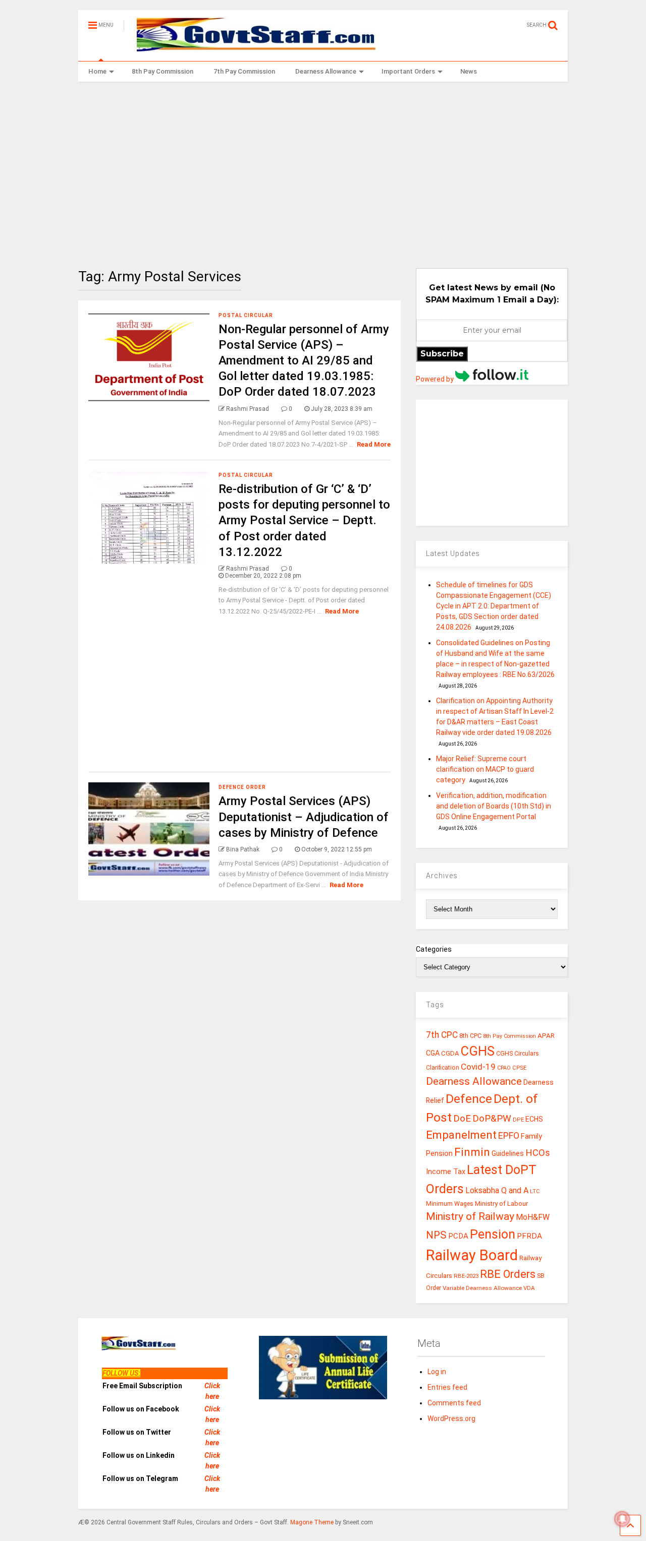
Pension (492, 1234)
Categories (434, 949)
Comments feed (454, 1403)
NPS (436, 1235)
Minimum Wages (449, 1203)
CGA (433, 1053)
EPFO (508, 1135)
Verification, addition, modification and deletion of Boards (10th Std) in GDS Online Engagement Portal (493, 806)
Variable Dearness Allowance (482, 1287)
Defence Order (242, 787)
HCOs (537, 1152)
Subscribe (442, 353)
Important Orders (408, 71)
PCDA (458, 1236)
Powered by (435, 379)
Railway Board (472, 1255)
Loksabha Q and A (496, 1190)
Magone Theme (312, 1522)
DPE (518, 1120)
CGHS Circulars (517, 1053)
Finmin (472, 1152)
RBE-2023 (466, 1275)
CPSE (519, 1067)
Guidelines (508, 1153)
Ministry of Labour (501, 1203)
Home (97, 71)
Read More (374, 444)
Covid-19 (478, 1067)
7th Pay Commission (244, 71)
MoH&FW (533, 1217)
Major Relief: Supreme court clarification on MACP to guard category (485, 769)
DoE (462, 1118)
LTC (535, 1191)
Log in (436, 1372)
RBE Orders (507, 1274)
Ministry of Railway (470, 1216)
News (468, 71)
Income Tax (445, 1171)
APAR (546, 1035)
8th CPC (470, 1035)
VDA (529, 1287)
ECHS (534, 1119)
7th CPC (442, 1035)
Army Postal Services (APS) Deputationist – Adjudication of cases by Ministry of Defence (304, 816)
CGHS (478, 1051)
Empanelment (461, 1134)
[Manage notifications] (622, 1519)
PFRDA (529, 1236)
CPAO (504, 1068)
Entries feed (447, 1387)
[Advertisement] (323, 167)
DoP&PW (491, 1118)
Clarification (442, 1067)
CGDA (450, 1053)
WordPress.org (451, 1418)
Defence (469, 1098)
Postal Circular (246, 315)
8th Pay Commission (162, 71)
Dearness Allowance (325, 71)
